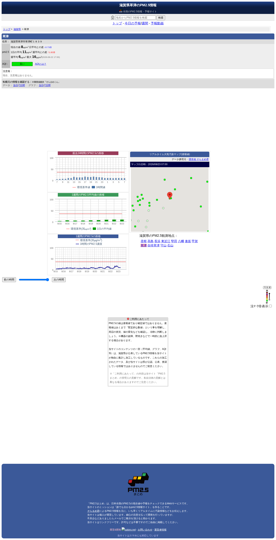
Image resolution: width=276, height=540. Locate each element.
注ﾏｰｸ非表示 (259, 306)
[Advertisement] (138, 118)
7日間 (22, 85)
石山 (170, 245)
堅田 (174, 241)
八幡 (181, 241)
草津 (144, 245)
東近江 (165, 241)
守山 (163, 245)
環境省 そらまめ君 (199, 159)
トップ (117, 23)
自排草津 (153, 245)
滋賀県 (17, 29)
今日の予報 (133, 23)
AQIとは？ (40, 64)
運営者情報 (160, 529)
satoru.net (130, 529)
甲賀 (195, 241)
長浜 (157, 241)
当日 (15, 85)
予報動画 (157, 23)
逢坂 (188, 241)
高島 (150, 241)
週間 (145, 23)
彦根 (144, 241)
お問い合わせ (145, 529)
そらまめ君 (93, 511)
